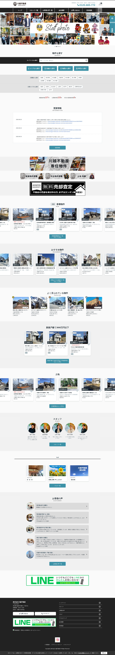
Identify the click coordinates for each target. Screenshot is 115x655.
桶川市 (70, 86)
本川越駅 (54, 77)
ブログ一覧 (57, 485)
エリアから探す (35, 68)
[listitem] (23, 219)
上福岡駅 (42, 80)
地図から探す (66, 68)
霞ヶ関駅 (74, 77)
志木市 (50, 89)
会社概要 (61, 10)
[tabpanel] (57, 28)
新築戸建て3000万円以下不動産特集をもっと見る (57, 361)
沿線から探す (50, 68)
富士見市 (53, 86)
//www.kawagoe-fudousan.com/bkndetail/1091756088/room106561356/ (63, 130)
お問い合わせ (75, 10)
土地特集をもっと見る (57, 406)
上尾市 (59, 86)
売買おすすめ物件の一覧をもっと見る (57, 280)
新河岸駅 (48, 77)
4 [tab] (59, 46)
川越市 (41, 86)
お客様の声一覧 (48, 10)
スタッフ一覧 (34, 10)
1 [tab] (55, 46)
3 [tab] (58, 46)
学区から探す (82, 68)
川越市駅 (61, 77)
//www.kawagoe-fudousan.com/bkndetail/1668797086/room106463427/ (63, 138)
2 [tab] (56, 46)
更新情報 (57, 147)
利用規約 (48, 644)
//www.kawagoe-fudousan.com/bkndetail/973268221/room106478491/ (65, 121)
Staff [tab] (57, 457)
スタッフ (61, 606)
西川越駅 (49, 80)
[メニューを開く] (99, 10)
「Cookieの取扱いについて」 (83, 653)
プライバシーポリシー (57, 644)
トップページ (62, 602)
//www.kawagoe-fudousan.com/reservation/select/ (60, 123)
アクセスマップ (63, 618)
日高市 (47, 86)
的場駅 (80, 77)
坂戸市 (64, 86)
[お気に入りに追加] (8, 220)
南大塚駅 (67, 77)
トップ (20, 10)
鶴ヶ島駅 (55, 80)
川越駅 (41, 77)
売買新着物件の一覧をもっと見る (57, 236)
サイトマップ (67, 644)
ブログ (60, 614)
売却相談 (89, 10)
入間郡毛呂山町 (78, 86)
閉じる (104, 653)
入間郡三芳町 (43, 89)
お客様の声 (62, 610)
